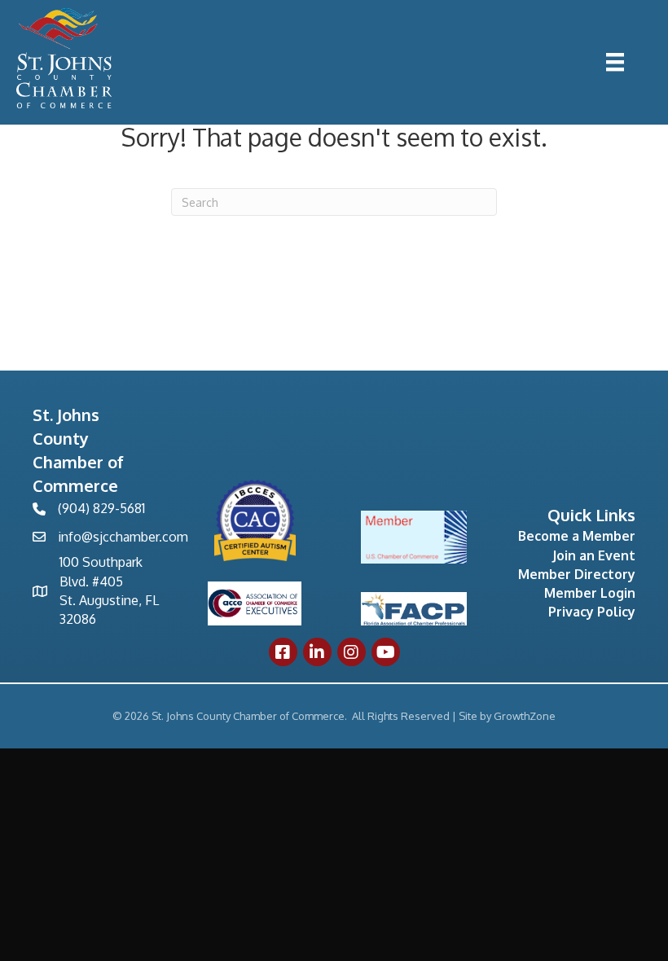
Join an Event (593, 555)
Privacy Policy (591, 611)
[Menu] (615, 62)
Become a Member (576, 536)
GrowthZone (525, 715)
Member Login (589, 593)
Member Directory (576, 574)
